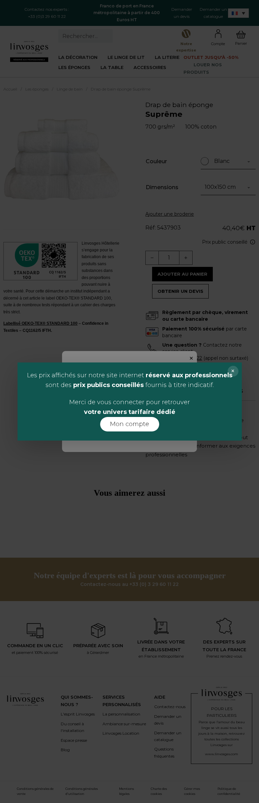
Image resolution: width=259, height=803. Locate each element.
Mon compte (129, 424)
